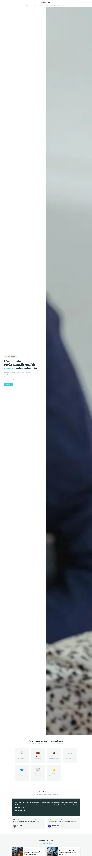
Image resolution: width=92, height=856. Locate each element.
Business (36, 5)
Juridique (47, 5)
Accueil (27, 5)
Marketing (59, 5)
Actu (31, 5)
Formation (41, 5)
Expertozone (46, 2)
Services (64, 5)
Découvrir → (8, 384)
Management (53, 5)
